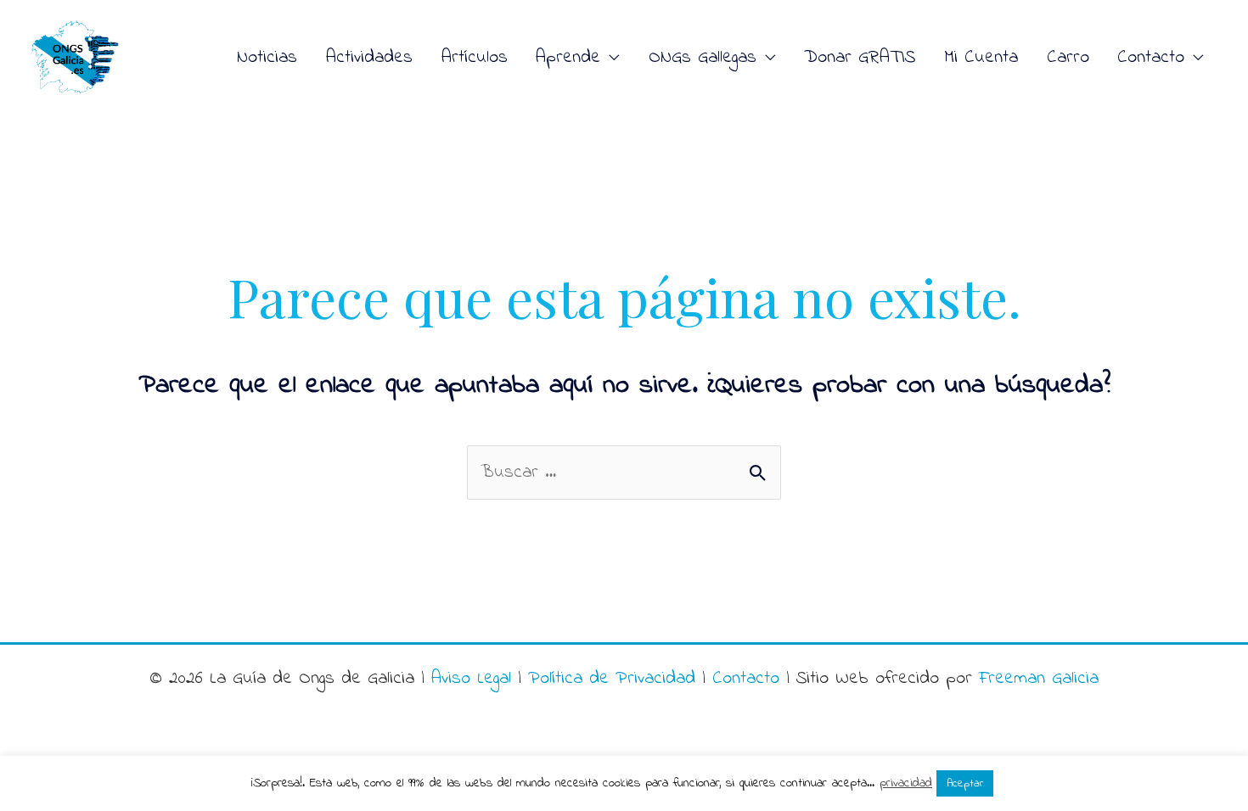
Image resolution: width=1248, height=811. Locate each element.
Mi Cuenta (981, 57)
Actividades (369, 57)
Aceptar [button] (965, 783)
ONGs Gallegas (702, 57)
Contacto (745, 678)
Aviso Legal (471, 678)
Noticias (267, 57)
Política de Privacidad (611, 678)
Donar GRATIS (859, 57)
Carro (1068, 57)
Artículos (474, 57)
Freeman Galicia (1039, 678)
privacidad (906, 783)
